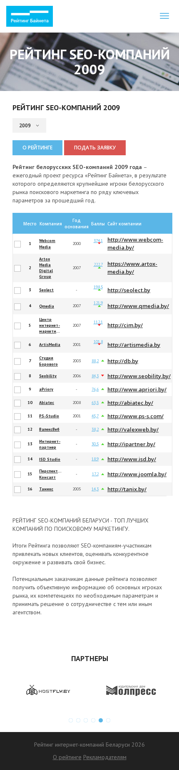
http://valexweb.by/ (133, 429)
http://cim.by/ (125, 325)
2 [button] (78, 720)
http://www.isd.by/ (131, 459)
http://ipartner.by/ (131, 444)
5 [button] (101, 720)
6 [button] (108, 720)
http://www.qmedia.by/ (138, 306)
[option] (48, 690)
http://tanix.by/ (127, 489)
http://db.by (122, 361)
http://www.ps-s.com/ (135, 416)
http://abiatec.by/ (130, 402)
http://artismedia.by (133, 344)
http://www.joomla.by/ (137, 474)
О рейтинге (37, 147)
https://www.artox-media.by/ (132, 267)
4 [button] (93, 720)
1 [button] (71, 720)
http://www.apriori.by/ (137, 389)
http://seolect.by (128, 290)
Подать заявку (95, 147)
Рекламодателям (105, 757)
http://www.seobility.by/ (139, 376)
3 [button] (86, 720)
